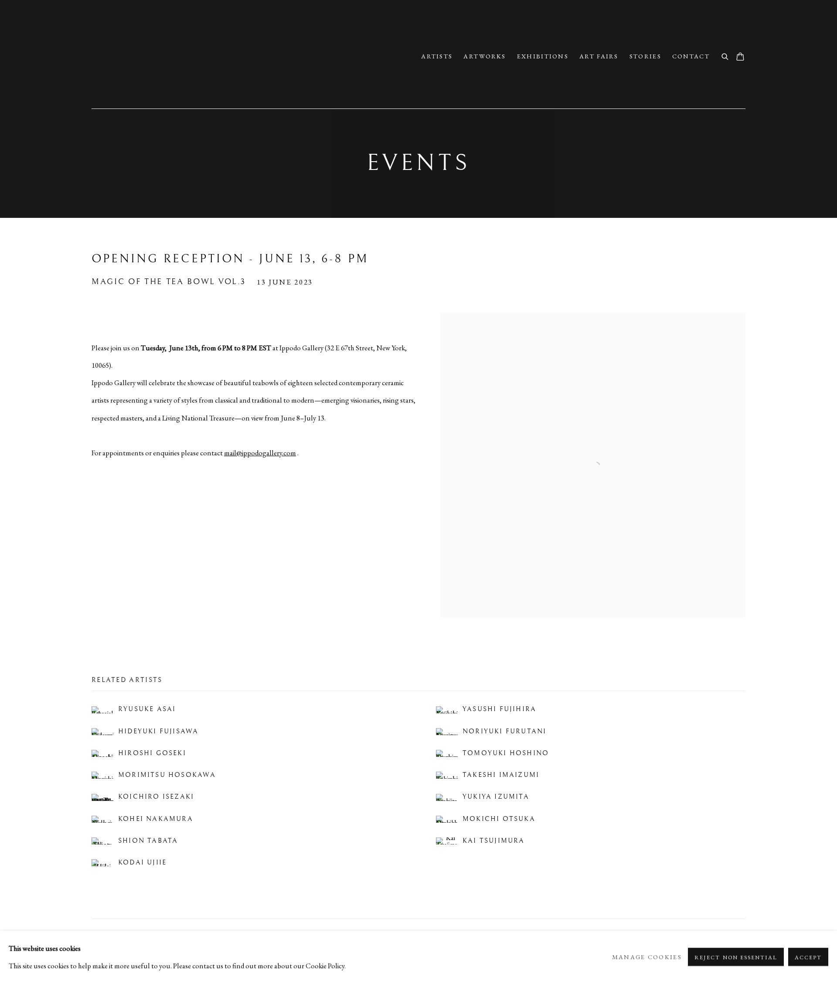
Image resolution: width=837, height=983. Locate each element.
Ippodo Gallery (183, 56)
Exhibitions (542, 56)
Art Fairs (599, 56)
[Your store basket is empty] (740, 57)
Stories (645, 56)
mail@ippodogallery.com (260, 453)
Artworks (484, 56)
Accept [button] (808, 957)
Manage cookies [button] (647, 957)
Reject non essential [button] (735, 957)
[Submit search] (725, 55)
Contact (691, 56)
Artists (437, 56)
